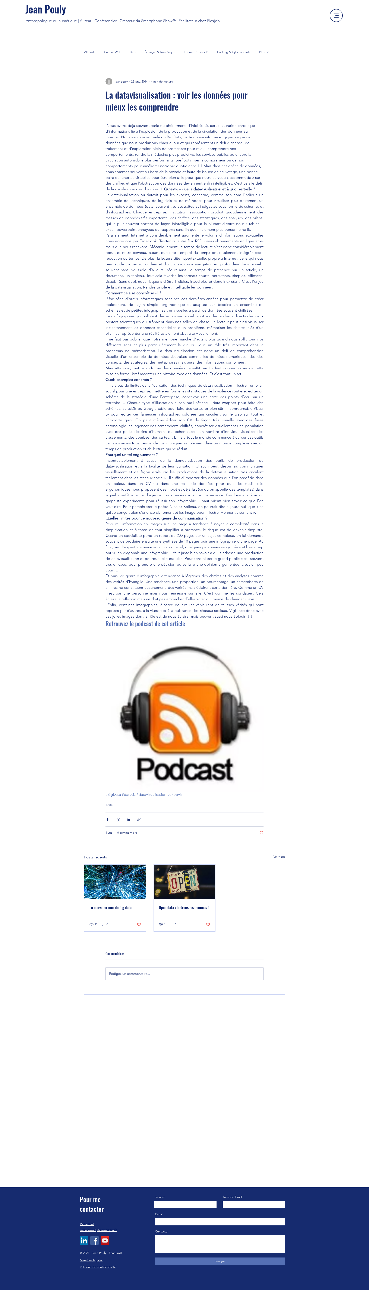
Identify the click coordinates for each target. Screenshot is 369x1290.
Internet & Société (196, 52)
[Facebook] (94, 1240)
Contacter (161, 1231)
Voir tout (279, 856)
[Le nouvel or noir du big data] (115, 882)
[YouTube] (105, 1240)
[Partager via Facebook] (107, 819)
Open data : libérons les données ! (184, 907)
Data (133, 52)
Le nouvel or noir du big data (110, 907)
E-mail (159, 1214)
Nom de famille (233, 1196)
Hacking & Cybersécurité (234, 52)
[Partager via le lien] (139, 819)
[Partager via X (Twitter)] (118, 819)
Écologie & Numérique (160, 52)
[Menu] (336, 15)
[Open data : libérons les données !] (184, 882)
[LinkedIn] (84, 1240)
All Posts (89, 52)
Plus (262, 52)
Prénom (160, 1196)
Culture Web (112, 52)
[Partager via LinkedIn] (128, 819)
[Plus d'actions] (261, 81)
